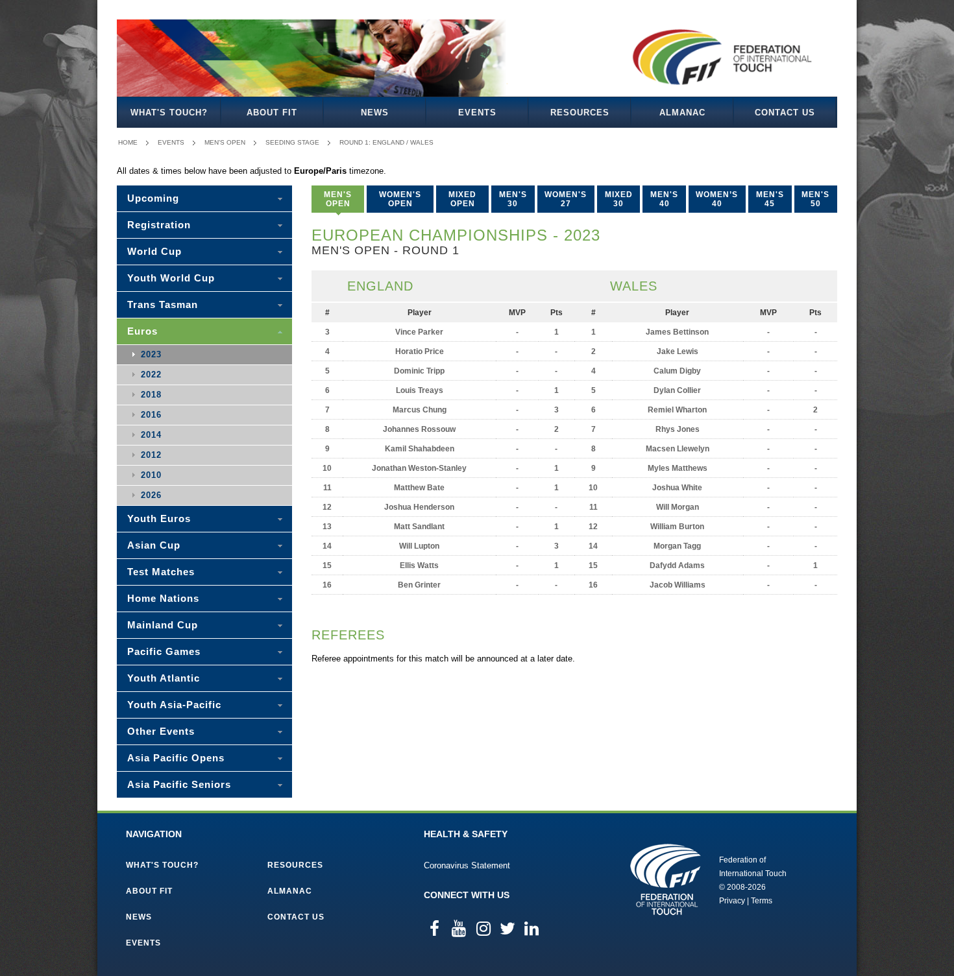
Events (477, 112)
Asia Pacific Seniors (179, 784)
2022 (151, 374)
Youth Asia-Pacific (174, 704)
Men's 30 (513, 199)
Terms (761, 900)
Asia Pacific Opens (176, 757)
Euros (142, 331)
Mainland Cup (162, 624)
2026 (151, 495)
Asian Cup (153, 545)
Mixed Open (462, 199)
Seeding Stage (292, 142)
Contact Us (785, 112)
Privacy (732, 900)
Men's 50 (815, 199)
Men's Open (224, 142)
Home (128, 142)
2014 (151, 435)
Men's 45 (770, 199)
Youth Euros (159, 518)
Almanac (682, 112)
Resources (579, 112)
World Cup (154, 251)
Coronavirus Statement (467, 865)
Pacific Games (164, 651)
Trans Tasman (162, 304)
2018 (151, 394)
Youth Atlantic (163, 678)
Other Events (161, 731)
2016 (151, 415)
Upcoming (153, 198)
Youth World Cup (171, 277)
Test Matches (161, 571)
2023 (151, 354)
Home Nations (163, 598)
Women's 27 (565, 199)
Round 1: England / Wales (386, 142)
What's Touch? (169, 112)
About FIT (272, 112)
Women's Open (400, 199)
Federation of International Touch (665, 879)
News (375, 112)
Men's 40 (664, 199)
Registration (159, 224)
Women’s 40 (717, 199)
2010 (151, 475)
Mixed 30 (619, 199)
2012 (151, 455)
